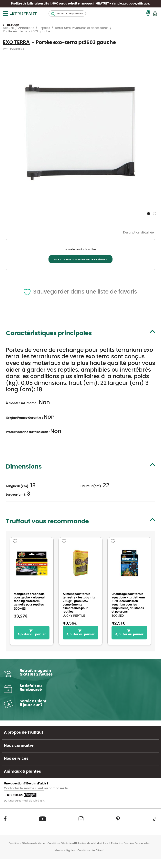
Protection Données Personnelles (130, 843)
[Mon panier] (155, 13)
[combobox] (67, 13)
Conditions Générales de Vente (27, 843)
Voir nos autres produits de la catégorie (80, 259)
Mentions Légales (65, 850)
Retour (13, 25)
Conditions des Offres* (91, 850)
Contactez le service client (24, 788)
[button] (149, 213)
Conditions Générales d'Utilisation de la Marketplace (78, 843)
